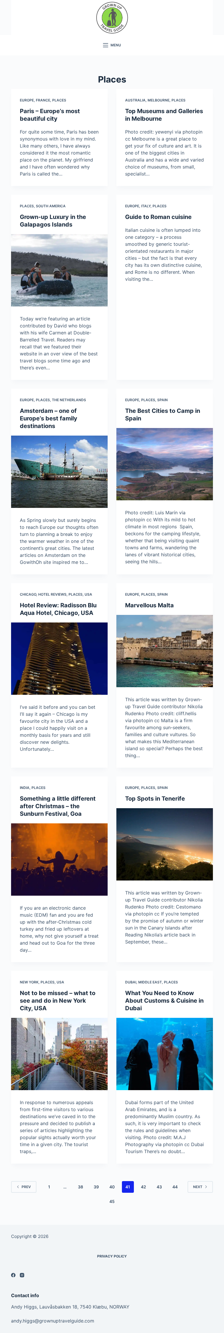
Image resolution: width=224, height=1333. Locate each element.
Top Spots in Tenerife (155, 798)
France (43, 100)
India (24, 787)
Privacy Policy (112, 1256)
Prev (26, 1187)
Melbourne (158, 100)
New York (29, 982)
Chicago (28, 594)
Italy (145, 206)
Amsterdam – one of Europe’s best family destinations (48, 418)
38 (80, 1186)
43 (159, 1186)
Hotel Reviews (52, 594)
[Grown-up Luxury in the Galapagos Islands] (59, 270)
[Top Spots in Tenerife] (164, 844)
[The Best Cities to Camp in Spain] (164, 464)
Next (197, 1187)
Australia (135, 100)
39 (96, 1186)
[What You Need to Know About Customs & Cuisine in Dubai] (164, 1054)
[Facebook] (13, 1275)
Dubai (130, 982)
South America (51, 206)
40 (112, 1186)
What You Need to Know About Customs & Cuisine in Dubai (164, 1001)
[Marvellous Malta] (164, 651)
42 (143, 1186)
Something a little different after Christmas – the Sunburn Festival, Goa (58, 806)
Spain (162, 400)
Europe (27, 100)
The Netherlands (69, 400)
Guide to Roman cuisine (158, 216)
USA (88, 594)
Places (59, 100)
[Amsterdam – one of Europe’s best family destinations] (59, 472)
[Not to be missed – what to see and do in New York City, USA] (59, 1054)
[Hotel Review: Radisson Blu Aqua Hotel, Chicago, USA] (59, 658)
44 (175, 1186)
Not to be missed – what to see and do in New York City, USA (57, 1001)
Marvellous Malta (149, 605)
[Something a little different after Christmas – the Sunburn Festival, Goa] (59, 859)
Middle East (150, 982)
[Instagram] (22, 1275)
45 (112, 1201)
